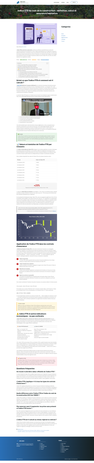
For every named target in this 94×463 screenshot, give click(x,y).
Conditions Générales (65, 446)
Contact (74, 2)
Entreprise (63, 35)
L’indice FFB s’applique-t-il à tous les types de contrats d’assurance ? (31, 73)
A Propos (63, 2)
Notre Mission (56, 2)
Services (63, 452)
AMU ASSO (63, 443)
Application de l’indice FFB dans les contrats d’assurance (28, 67)
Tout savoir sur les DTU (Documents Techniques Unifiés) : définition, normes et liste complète (33, 430)
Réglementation (20, 429)
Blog (67, 2)
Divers (62, 34)
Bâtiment (54, 211)
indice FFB (19, 85)
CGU (72, 459)
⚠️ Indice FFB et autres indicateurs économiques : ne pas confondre (30, 69)
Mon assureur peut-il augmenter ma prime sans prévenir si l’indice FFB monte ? (32, 75)
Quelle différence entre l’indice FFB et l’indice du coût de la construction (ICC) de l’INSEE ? (34, 74)
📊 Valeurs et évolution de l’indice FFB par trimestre (27, 66)
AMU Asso (22, 2)
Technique (63, 39)
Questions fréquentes (22, 70)
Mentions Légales (64, 449)
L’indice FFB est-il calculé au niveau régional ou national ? (29, 76)
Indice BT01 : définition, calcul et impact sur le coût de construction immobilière (31, 431)
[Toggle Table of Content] (47, 63)
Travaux (62, 41)
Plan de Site (63, 450)
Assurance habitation (45, 59)
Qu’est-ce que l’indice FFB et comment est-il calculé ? (27, 65)
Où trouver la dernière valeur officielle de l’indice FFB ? (28, 71)
